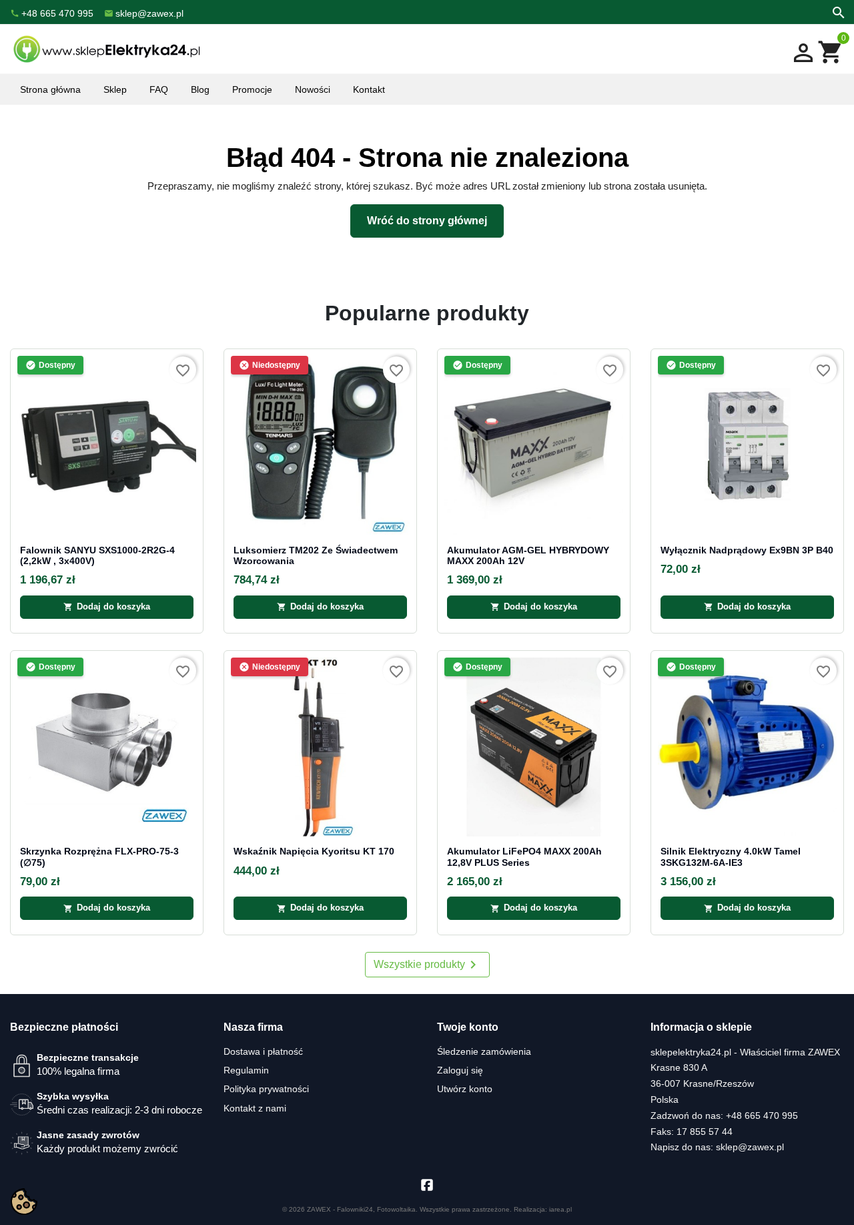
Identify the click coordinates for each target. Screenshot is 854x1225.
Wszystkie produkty (427, 965)
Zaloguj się (460, 1070)
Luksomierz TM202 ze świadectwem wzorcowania (316, 555)
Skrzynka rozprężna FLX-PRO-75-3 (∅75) (99, 856)
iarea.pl (560, 1209)
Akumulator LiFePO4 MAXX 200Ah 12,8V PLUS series (524, 856)
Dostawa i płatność (263, 1051)
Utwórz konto (464, 1088)
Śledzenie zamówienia (484, 1051)
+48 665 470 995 (762, 1115)
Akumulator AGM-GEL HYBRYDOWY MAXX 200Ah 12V (528, 555)
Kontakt (369, 89)
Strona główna (50, 89)
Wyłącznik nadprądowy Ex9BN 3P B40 (747, 550)
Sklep (115, 89)
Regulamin (246, 1070)
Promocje (252, 89)
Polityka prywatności (266, 1088)
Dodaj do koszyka (106, 606)
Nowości (312, 89)
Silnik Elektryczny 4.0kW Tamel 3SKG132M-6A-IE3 (731, 856)
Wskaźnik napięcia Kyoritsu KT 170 (314, 851)
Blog (200, 89)
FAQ (158, 89)
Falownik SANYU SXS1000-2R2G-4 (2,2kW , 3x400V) (97, 555)
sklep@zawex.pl (750, 1147)
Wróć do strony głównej (427, 220)
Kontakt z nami (255, 1108)
